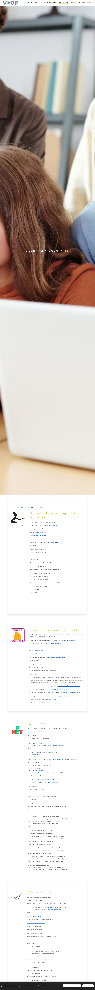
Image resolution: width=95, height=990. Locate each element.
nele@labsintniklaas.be (52, 907)
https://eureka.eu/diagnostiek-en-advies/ (69, 686)
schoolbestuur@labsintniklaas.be (36, 923)
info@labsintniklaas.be (37, 916)
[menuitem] (27, 3)
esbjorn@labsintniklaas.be (54, 909)
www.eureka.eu (38, 650)
